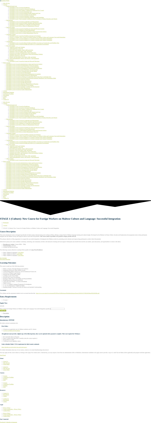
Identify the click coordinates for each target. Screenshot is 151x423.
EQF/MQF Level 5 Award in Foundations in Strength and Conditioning (24, 68)
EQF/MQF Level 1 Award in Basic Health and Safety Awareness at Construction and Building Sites (34, 43)
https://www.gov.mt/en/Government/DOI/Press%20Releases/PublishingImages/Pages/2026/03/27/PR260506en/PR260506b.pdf (67, 293)
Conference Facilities (8, 93)
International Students (8, 92)
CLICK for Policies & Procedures (11, 330)
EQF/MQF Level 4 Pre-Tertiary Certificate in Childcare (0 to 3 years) (26, 10)
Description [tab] (6, 313)
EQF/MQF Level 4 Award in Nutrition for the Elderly (22, 14)
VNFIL (5, 91)
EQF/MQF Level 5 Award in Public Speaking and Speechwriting (25, 23)
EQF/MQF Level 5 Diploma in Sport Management (22, 30)
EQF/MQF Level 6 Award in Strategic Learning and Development (22, 86)
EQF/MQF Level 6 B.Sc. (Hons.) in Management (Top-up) (24, 26)
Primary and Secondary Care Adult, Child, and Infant (22, 57)
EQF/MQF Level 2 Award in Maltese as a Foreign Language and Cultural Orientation (30, 40)
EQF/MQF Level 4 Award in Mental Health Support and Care (24, 13)
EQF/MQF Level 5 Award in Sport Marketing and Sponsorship (22, 69)
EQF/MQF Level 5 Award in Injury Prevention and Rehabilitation (22, 67)
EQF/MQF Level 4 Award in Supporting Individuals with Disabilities (26, 17)
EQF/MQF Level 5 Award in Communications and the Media (21, 71)
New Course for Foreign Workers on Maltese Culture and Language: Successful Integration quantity (25, 308)
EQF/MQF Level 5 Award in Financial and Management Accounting (23, 74)
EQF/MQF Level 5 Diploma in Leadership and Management (24, 24)
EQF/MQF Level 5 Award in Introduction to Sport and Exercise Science (24, 64)
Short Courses (6, 62)
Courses (5, 4)
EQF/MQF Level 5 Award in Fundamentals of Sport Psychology (22, 65)
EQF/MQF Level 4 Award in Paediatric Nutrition (21, 16)
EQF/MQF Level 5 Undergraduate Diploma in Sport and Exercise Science (27, 31)
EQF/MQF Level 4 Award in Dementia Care (20, 11)
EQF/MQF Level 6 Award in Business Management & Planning (22, 84)
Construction (9, 41)
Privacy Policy (6, 407)
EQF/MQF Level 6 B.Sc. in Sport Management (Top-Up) (23, 33)
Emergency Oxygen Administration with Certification (22, 52)
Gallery (5, 96)
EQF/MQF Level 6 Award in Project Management (18, 81)
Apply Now (3, 310)
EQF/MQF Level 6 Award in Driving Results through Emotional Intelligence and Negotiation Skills (31, 78)
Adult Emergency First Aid (16, 48)
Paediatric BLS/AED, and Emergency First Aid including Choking (26, 54)
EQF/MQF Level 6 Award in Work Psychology (18, 79)
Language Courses (11, 34)
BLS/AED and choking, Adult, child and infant (21, 50)
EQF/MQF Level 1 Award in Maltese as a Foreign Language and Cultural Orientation (30, 38)
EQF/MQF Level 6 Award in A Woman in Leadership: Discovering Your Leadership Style (28, 77)
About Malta (6, 364)
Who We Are (6, 3)
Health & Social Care (11, 6)
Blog (4, 98)
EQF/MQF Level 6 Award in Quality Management (19, 89)
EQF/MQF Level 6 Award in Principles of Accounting (19, 85)
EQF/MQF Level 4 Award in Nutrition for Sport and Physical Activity (26, 28)
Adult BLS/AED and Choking (17, 47)
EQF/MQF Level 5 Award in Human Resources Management (21, 75)
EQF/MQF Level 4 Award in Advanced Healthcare (22, 9)
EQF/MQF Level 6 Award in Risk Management (18, 88)
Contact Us (6, 99)
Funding (5, 378)
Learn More (21, 252)
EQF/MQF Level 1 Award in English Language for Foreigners (25, 36)
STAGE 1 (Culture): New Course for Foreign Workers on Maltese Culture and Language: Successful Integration (37, 37)
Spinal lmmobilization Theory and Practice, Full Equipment (24, 58)
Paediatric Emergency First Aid (17, 55)
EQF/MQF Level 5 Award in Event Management (18, 72)
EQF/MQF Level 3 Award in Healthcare (19, 7)
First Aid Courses (10, 45)
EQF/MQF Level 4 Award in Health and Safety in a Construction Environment (29, 44)
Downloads (6, 95)
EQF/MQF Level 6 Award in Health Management (18, 82)
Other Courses (9, 60)
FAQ (4, 380)
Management (9, 20)
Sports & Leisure (10, 27)
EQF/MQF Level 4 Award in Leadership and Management (24, 21)
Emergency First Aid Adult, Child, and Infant (20, 51)
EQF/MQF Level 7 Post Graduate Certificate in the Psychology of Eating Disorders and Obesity (33, 19)
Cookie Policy (6, 410)
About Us (5, 361)
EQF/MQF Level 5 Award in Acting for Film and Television (24, 61)
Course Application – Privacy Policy (12, 409)
